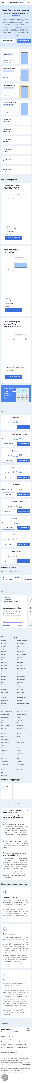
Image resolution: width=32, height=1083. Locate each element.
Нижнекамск (21, 709)
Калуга (3, 682)
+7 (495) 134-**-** (8, 427)
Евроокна (15, 417)
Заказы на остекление (6, 1044)
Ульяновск (20, 756)
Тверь (19, 748)
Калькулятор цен (24, 41)
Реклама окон (22, 1042)
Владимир (4, 662)
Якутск (3, 772)
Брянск (19, 657)
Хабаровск (4, 761)
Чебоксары (4, 764)
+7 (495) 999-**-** (8, 511)
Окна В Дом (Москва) (20, 501)
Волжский (4, 665)
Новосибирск (5, 717)
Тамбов (3, 748)
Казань (3, 679)
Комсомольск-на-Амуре (22, 685)
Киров (3, 685)
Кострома (20, 689)
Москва (3, 640)
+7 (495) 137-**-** (8, 460)
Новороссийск (21, 714)
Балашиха (20, 649)
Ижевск (19, 674)
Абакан (3, 643)
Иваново (3, 674)
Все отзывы (16, 632)
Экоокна (15, 451)
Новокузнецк (5, 714)
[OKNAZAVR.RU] (15, 2)
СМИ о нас (10, 1036)
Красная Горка (17, 468)
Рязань (3, 731)
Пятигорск (4, 728)
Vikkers (14, 535)
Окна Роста (16, 484)
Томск (19, 750)
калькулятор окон (8, 34)
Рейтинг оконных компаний (8, 1047)
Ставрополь (4, 739)
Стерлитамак (21, 742)
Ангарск (3, 646)
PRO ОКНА (6, 625)
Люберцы (4, 697)
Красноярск (20, 692)
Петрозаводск (5, 725)
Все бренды (16, 803)
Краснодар (4, 692)
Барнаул (3, 651)
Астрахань (4, 649)
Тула (2, 753)
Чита (18, 767)
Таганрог (20, 745)
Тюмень (19, 753)
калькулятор (6, 965)
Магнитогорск (21, 697)
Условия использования (7, 1050)
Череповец (4, 767)
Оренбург (20, 720)
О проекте (3, 1036)
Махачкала (4, 700)
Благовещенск (21, 654)
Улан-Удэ (3, 756)
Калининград (21, 679)
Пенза (3, 723)
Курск (19, 695)
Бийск (3, 654)
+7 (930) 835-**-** (8, 477)
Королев (3, 689)
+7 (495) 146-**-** (8, 494)
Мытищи (3, 703)
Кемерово (20, 682)
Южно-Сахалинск (22, 770)
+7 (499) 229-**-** (8, 444)
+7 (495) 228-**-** (8, 544)
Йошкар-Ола (21, 676)
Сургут (3, 745)
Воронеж (4, 668)
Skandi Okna (16, 551)
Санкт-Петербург (22, 640)
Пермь (19, 723)
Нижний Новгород (6, 711)
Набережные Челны (23, 703)
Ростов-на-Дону (21, 728)
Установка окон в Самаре (14, 608)
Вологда (19, 665)
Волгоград (20, 662)
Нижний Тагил (21, 711)
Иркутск (3, 676)
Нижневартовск (6, 709)
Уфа (18, 759)
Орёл (2, 720)
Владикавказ (21, 660)
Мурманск (20, 700)
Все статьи (16, 586)
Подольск (20, 725)
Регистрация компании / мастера (9, 1042)
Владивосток (5, 660)
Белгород (20, 651)
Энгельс (3, 770)
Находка (3, 706)
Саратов (19, 734)
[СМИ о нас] (4, 1080)
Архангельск (21, 646)
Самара (19, 731)
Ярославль (4, 775)
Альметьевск (21, 643)
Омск (18, 717)
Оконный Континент (19, 434)
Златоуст (3, 671)
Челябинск (20, 764)
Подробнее (22, 1072)
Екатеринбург (21, 668)
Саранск (3, 734)
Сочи (18, 736)
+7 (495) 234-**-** (8, 561)
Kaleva (14, 518)
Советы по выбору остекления (9, 1039)
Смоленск (4, 736)
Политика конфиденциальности (9, 1052)
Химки (19, 761)
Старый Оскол (5, 742)
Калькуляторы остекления (20, 1044)
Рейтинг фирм (8, 41)
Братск (3, 657)
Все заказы (16, 406)
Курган (3, 695)
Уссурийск (4, 759)
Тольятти (4, 750)
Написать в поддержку (22, 1047)
